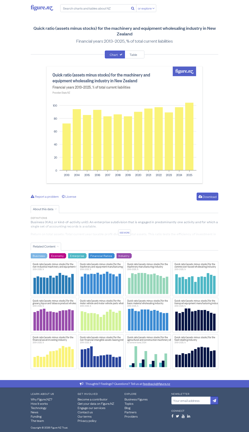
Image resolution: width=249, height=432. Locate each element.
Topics (128, 403)
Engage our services (91, 408)
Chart (114, 54)
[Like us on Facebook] (172, 416)
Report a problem (46, 196)
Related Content (44, 246)
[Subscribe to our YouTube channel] (183, 416)
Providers (131, 416)
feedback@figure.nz (156, 383)
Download (209, 196)
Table (133, 54)
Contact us (85, 412)
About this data (43, 209)
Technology (38, 408)
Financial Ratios (101, 255)
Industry (124, 255)
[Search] (132, 8)
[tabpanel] (124, 125)
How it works (39, 403)
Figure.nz (42, 8)
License (70, 196)
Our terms (85, 416)
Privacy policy (87, 420)
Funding (36, 416)
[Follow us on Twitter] (177, 416)
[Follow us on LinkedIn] (188, 416)
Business (39, 255)
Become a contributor (93, 399)
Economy (57, 255)
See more (125, 232)
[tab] (115, 54)
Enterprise (77, 255)
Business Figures (136, 399)
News (34, 412)
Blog (127, 408)
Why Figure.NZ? (41, 399)
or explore (145, 8)
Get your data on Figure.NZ (96, 403)
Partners (130, 412)
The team (37, 420)
